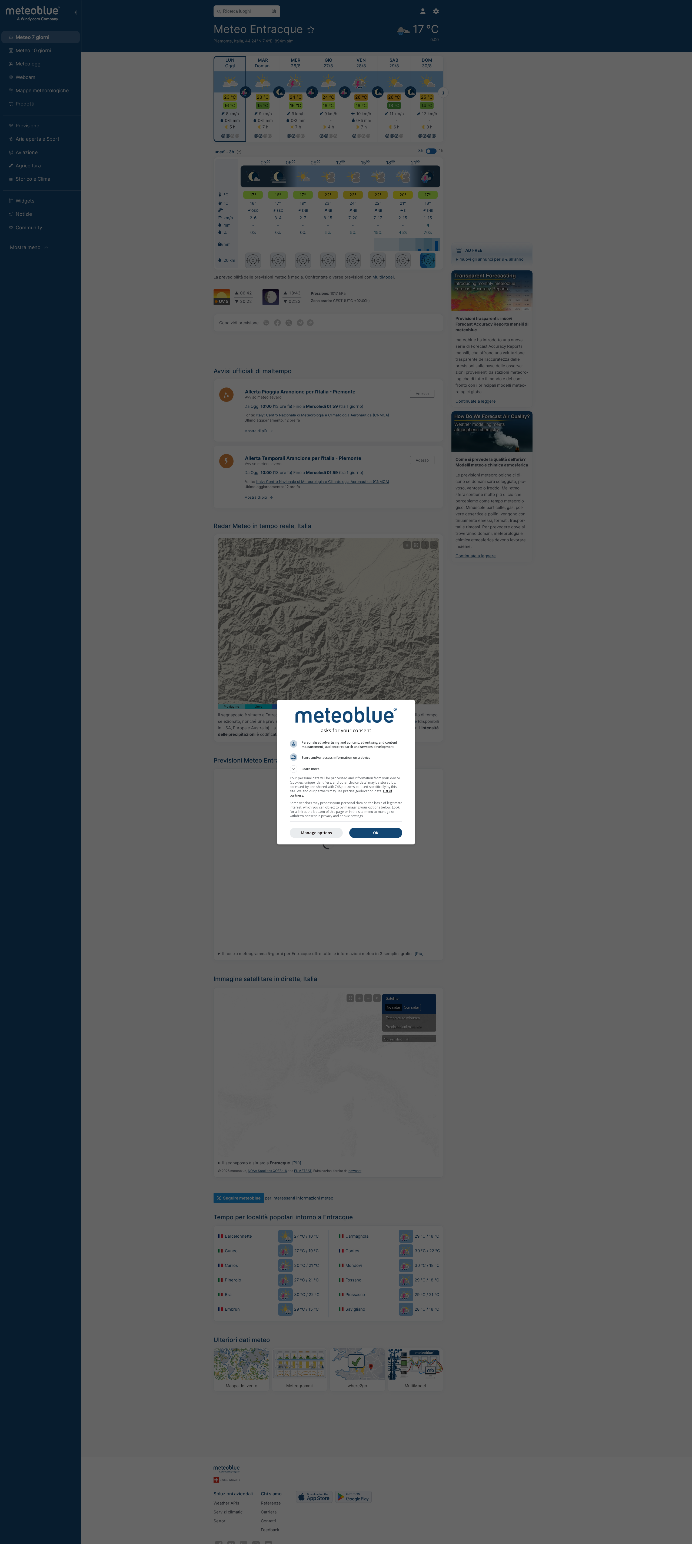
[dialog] (346, 772)
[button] (346, 769)
